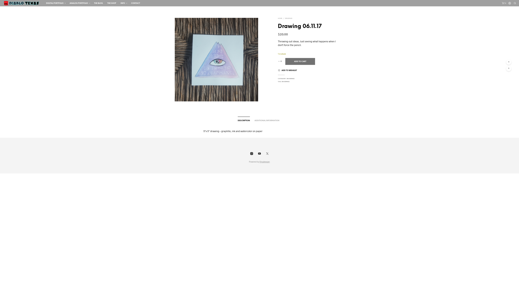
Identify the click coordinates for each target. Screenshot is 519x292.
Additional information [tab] (266, 121)
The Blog (98, 3)
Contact (135, 3)
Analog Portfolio (79, 3)
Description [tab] (244, 121)
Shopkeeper (265, 162)
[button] (504, 3)
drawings (286, 81)
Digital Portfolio (55, 3)
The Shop (111, 3)
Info (123, 3)
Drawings (288, 18)
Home (280, 18)
